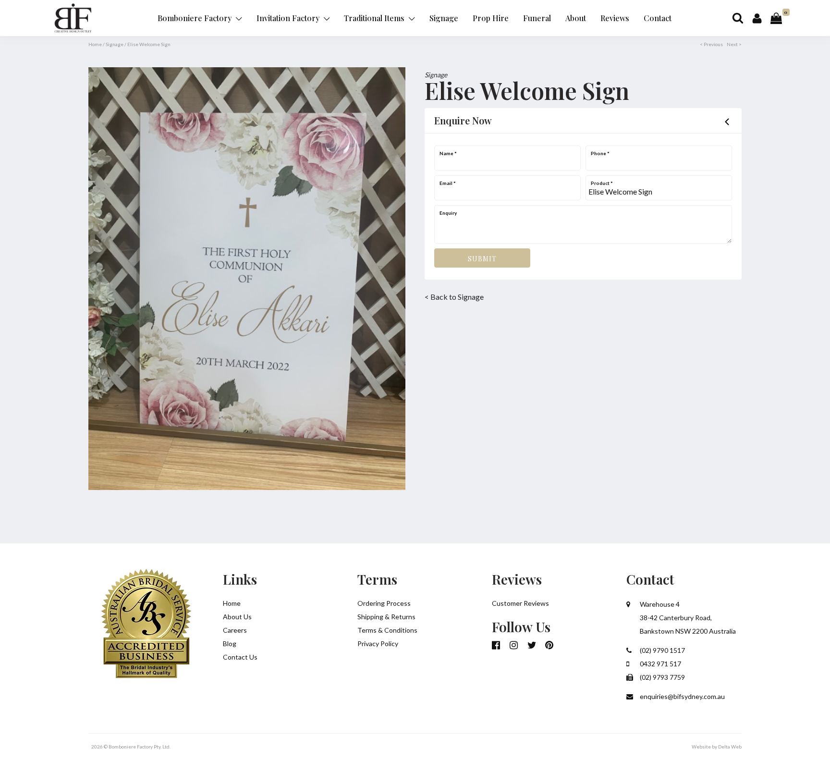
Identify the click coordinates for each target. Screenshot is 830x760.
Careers (235, 630)
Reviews (614, 18)
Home (95, 44)
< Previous (711, 44)
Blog (229, 643)
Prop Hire (491, 18)
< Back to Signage (454, 296)
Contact (657, 18)
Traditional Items (375, 18)
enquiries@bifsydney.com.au (681, 696)
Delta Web (730, 746)
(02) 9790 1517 (661, 650)
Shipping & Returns (386, 617)
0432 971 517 (659, 664)
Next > (734, 44)
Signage (443, 18)
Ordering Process (384, 603)
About (575, 18)
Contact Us (240, 657)
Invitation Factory (288, 18)
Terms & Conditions (387, 630)
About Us (237, 617)
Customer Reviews (520, 603)
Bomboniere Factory (195, 18)
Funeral (537, 18)
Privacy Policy (377, 643)
